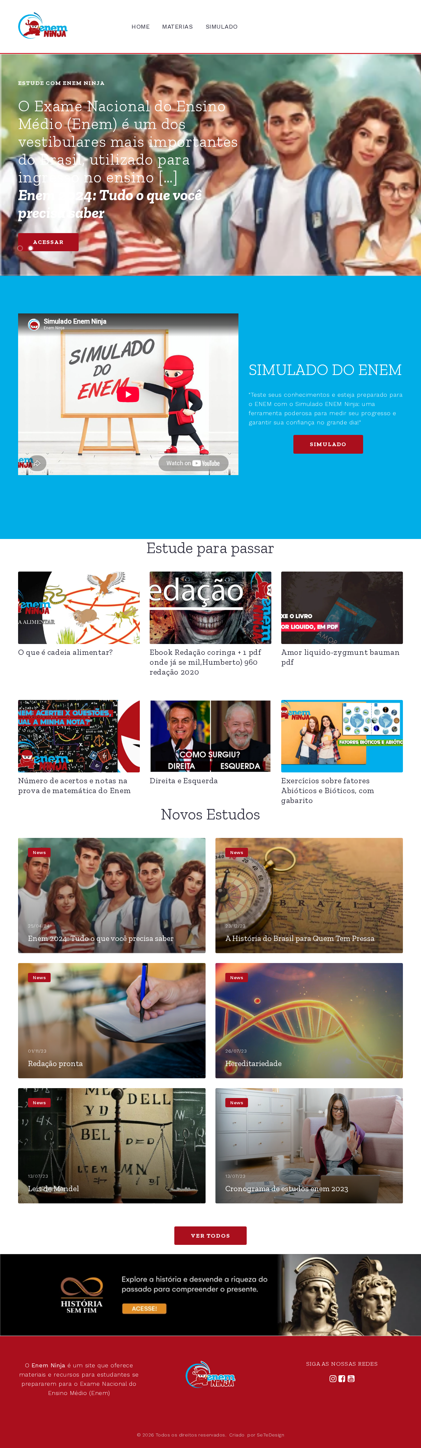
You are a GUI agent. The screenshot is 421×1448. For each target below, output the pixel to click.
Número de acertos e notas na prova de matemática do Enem (74, 785)
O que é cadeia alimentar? (65, 652)
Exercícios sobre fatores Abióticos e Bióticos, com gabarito (327, 790)
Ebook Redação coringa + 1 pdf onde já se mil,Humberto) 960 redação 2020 (205, 662)
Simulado (222, 26)
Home (141, 26)
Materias (177, 26)
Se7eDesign (270, 1434)
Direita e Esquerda (184, 780)
